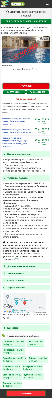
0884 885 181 (39, 92)
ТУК (17, 259)
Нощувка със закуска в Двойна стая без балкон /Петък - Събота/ (17, 131)
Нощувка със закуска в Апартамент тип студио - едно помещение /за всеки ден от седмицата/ (15, 142)
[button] (47, 4)
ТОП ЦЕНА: (17, 69)
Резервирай (26, 86)
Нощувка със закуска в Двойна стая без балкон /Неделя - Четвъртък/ (16, 121)
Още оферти (26, 21)
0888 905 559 (15, 92)
